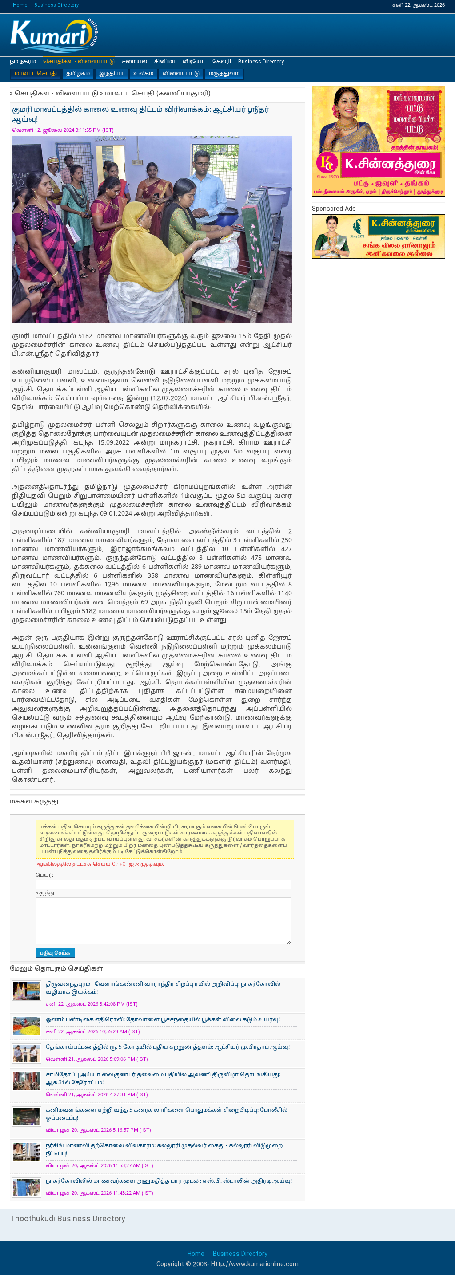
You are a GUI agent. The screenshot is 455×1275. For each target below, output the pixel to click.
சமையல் (134, 62)
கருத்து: (46, 893)
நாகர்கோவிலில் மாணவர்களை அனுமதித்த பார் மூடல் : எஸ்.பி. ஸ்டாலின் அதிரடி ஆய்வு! (169, 1181)
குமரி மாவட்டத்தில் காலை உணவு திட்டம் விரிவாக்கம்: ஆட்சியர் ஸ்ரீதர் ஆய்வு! (54, 35)
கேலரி (221, 62)
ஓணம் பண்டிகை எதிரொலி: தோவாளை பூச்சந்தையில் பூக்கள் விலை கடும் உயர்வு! (163, 1020)
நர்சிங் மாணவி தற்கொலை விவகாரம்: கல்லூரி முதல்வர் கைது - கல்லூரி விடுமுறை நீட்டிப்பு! (164, 1150)
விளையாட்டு (181, 74)
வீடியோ (194, 62)
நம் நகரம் (23, 62)
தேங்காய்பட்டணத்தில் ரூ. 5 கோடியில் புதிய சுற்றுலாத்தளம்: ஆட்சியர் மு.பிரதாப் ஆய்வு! (168, 1047)
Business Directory (56, 5)
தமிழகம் (78, 74)
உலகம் (143, 74)
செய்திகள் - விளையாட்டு (79, 62)
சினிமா (165, 62)
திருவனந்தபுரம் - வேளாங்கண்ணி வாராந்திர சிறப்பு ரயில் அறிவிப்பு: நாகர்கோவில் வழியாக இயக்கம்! (163, 988)
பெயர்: (44, 875)
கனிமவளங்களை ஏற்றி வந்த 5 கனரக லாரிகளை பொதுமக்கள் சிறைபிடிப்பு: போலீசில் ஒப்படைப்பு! (166, 1114)
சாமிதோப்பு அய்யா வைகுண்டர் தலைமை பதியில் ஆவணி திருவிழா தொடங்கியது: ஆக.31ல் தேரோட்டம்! (163, 1079)
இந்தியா (111, 74)
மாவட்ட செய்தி (36, 74)
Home (20, 5)
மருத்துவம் (224, 74)
